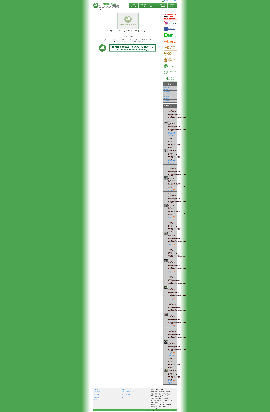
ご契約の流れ (168, 89)
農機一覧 (167, 87)
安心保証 (167, 96)
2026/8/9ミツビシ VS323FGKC (171, 217)
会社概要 (166, 1)
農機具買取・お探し (169, 94)
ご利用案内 (167, 91)
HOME (94, 9)
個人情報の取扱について (128, 394)
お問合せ (175, 1)
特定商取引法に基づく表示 (129, 391)
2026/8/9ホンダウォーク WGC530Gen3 (172, 134)
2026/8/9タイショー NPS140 (171, 382)
